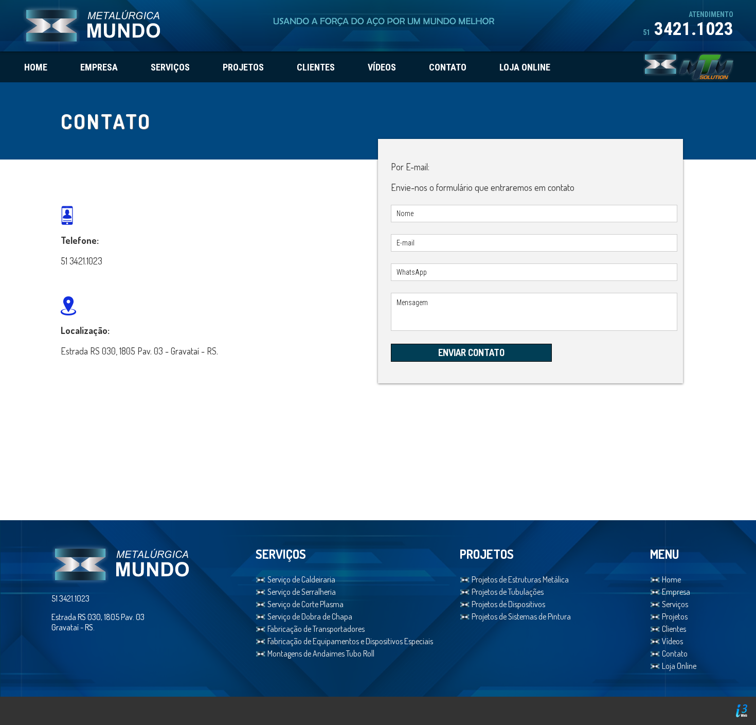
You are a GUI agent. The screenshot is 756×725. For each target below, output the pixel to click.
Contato (675, 653)
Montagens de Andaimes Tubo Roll (320, 653)
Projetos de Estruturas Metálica (520, 579)
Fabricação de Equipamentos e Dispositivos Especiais (350, 641)
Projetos (675, 616)
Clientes (674, 629)
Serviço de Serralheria (301, 592)
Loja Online (679, 666)
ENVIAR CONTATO (471, 352)
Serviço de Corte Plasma (305, 604)
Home (671, 579)
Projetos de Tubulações (508, 592)
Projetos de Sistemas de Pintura (521, 616)
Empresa (676, 592)
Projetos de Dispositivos (508, 604)
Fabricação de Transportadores (316, 629)
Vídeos (672, 641)
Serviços (675, 604)
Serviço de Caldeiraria (301, 579)
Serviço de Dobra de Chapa (309, 616)
